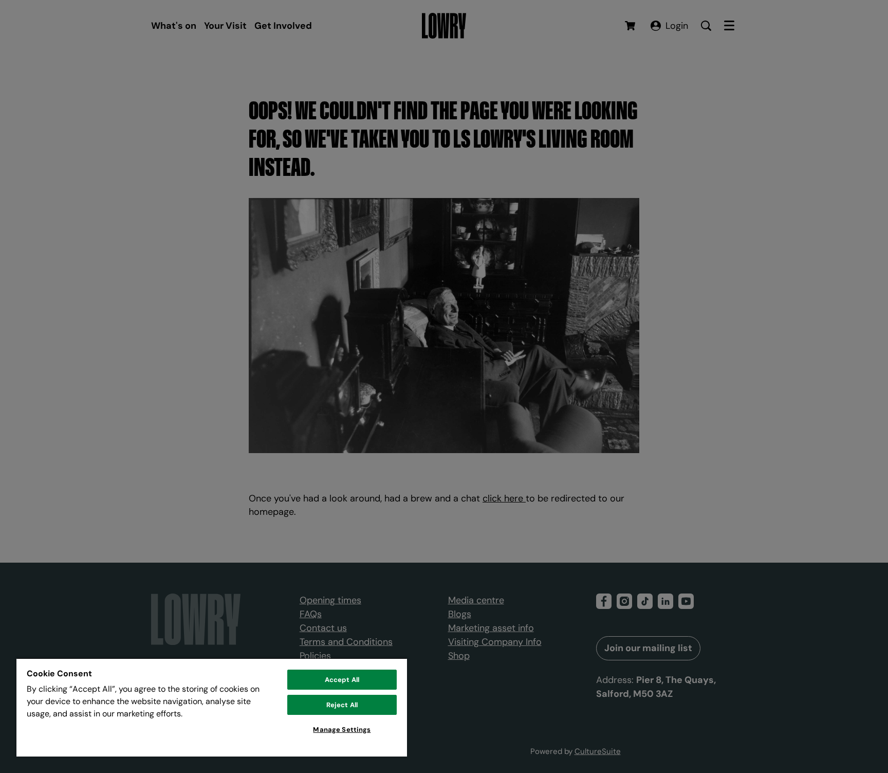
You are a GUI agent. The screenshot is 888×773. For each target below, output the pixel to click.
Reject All (342, 704)
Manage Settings (342, 729)
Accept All (342, 679)
